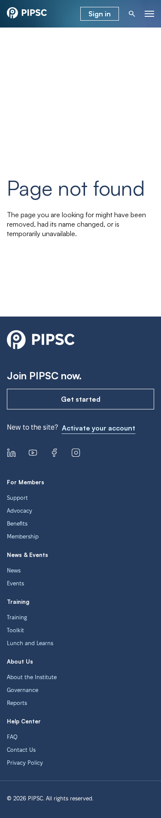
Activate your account (98, 428)
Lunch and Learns (30, 643)
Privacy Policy (25, 763)
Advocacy (19, 510)
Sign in (99, 13)
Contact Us (21, 750)
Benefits (17, 523)
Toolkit (15, 630)
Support (17, 498)
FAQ (12, 737)
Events (15, 583)
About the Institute (32, 677)
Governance (22, 690)
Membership (23, 536)
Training (17, 617)
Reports (17, 703)
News (14, 570)
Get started (80, 399)
